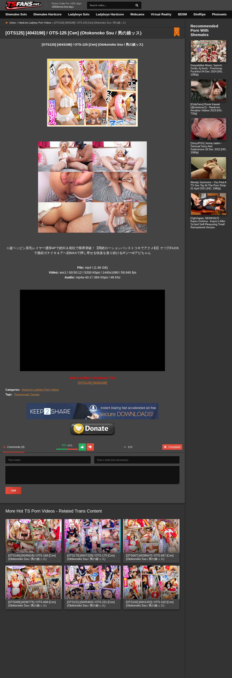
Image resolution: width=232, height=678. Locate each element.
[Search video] (136, 5)
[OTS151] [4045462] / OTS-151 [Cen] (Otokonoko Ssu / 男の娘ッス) (91, 604)
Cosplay (35, 394)
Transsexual (21, 394)
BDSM (182, 14)
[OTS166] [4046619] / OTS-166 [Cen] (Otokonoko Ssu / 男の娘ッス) (32, 557)
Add (13, 490)
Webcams (137, 14)
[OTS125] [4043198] (92, 383)
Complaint (174, 446)
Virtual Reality (161, 14)
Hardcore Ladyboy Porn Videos (35, 22)
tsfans (12, 22)
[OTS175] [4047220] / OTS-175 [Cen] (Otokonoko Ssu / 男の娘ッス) (91, 557)
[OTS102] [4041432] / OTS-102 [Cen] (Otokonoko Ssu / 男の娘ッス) (149, 604)
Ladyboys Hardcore (110, 14)
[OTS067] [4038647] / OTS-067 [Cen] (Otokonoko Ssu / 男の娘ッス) (149, 557)
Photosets (219, 14)
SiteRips (199, 14)
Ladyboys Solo (78, 14)
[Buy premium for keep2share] (92, 418)
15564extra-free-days (63, 6)
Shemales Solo (16, 14)
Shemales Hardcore (47, 14)
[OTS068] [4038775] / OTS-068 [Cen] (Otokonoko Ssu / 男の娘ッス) (32, 604)
